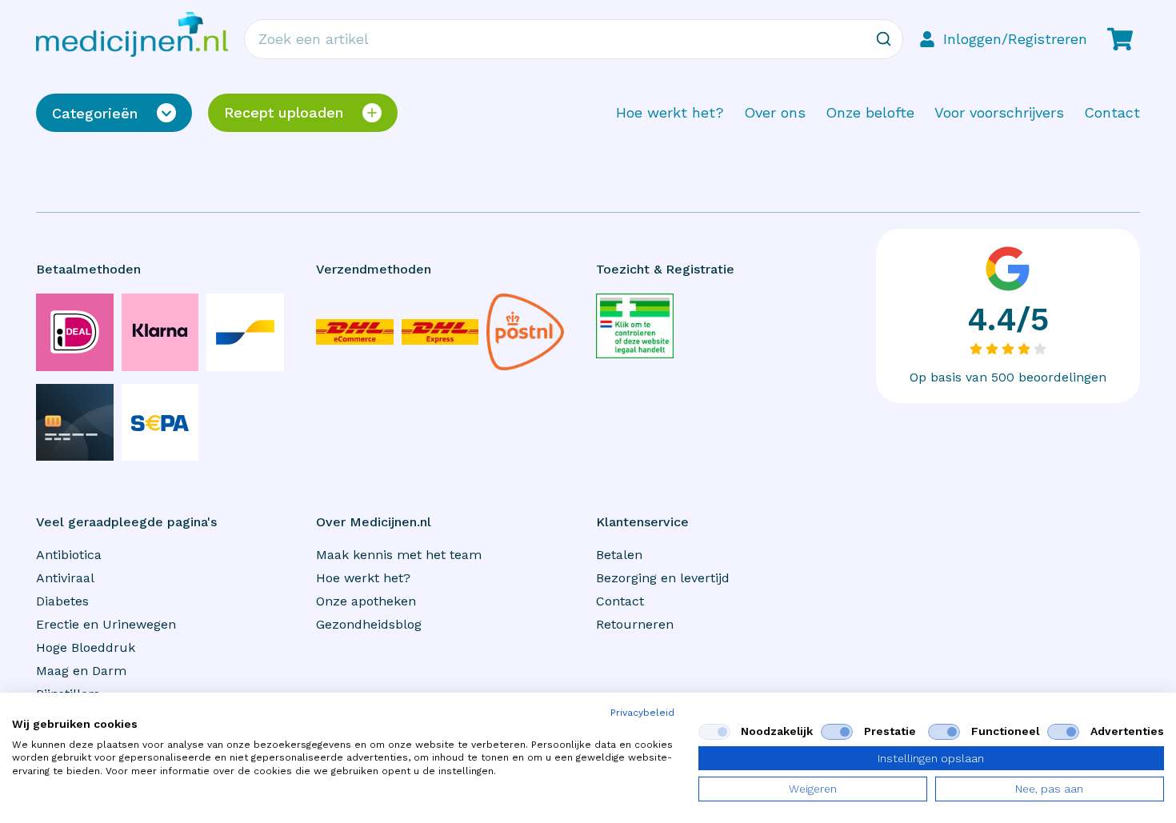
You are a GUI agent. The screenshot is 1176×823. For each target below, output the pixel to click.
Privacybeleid (642, 712)
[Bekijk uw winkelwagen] (1120, 39)
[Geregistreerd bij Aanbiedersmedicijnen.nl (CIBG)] (635, 326)
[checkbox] (714, 732)
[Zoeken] (883, 39)
